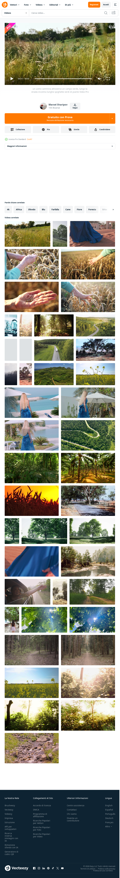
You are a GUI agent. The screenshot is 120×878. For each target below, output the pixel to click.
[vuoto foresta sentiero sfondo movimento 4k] (32, 649)
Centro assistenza (75, 804)
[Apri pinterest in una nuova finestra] (48, 867)
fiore (79, 208)
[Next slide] (108, 208)
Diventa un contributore (73, 818)
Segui (75, 108)
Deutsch (107, 816)
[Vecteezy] (5, 5)
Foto (26, 4)
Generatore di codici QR (11, 851)
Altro (105, 825)
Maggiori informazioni (17, 145)
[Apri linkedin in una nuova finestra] (43, 867)
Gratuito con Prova (60, 118)
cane (67, 208)
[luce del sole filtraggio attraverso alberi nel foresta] (54, 324)
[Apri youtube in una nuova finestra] (62, 867)
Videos (39, 4)
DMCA (36, 808)
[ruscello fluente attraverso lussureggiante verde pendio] (32, 747)
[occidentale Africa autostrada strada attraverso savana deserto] (88, 499)
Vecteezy (9, 808)
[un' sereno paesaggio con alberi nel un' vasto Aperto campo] (95, 349)
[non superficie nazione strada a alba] (92, 590)
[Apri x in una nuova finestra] (57, 867)
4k (8, 208)
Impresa (9, 816)
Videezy (8, 812)
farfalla (55, 208)
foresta (92, 208)
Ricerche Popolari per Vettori (41, 820)
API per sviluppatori (10, 826)
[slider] (63, 78)
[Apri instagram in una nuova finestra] (39, 867)
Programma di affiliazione (40, 813)
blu (43, 208)
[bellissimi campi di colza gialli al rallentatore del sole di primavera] (95, 373)
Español (107, 808)
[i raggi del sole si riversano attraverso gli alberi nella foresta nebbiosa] (25, 324)
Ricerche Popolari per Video (41, 834)
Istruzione (10, 821)
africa (19, 208)
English (106, 804)
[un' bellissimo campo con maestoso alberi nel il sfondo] (11, 324)
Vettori (13, 4)
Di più (68, 4)
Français (107, 821)
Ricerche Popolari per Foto (41, 827)
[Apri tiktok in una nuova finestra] (53, 867)
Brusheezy (10, 804)
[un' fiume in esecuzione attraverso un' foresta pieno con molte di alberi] (88, 560)
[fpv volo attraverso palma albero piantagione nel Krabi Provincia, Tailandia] (88, 467)
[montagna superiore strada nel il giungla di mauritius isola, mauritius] (54, 373)
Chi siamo (72, 812)
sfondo (31, 208)
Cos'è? (29, 139)
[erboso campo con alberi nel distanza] (60, 233)
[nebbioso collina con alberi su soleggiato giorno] (11, 373)
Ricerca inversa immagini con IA (11, 836)
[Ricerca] (106, 13)
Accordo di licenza (42, 804)
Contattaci (72, 808)
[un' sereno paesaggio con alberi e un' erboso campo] (92, 530)
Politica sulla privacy (104, 867)
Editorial (53, 4)
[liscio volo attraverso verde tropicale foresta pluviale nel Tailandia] (32, 467)
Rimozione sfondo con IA (11, 845)
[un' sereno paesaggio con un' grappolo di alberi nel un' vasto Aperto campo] (25, 373)
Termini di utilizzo (85, 867)
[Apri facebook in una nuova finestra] (34, 867)
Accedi (106, 4)
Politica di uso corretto (101, 869)
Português (108, 812)
